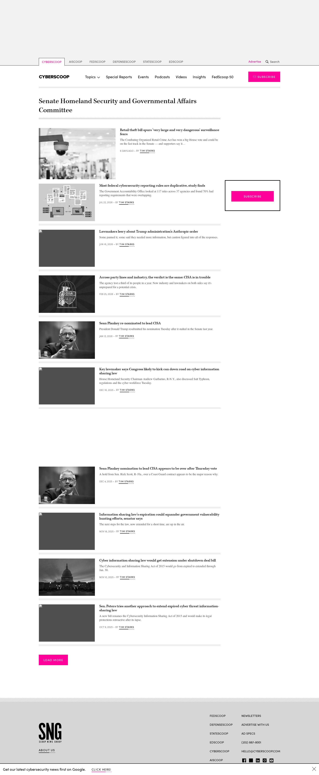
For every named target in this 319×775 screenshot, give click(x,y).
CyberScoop (51, 62)
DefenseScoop (124, 61)
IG (263, 760)
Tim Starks (147, 150)
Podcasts (162, 76)
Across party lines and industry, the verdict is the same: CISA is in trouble (154, 277)
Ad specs (248, 733)
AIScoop (75, 61)
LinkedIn (257, 760)
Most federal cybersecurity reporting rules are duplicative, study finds (152, 185)
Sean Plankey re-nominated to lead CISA (130, 323)
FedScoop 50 (223, 76)
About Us (47, 750)
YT (270, 760)
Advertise (254, 61)
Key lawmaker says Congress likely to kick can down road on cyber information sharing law (159, 371)
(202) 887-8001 (251, 742)
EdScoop (176, 61)
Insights (199, 76)
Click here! (101, 769)
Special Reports (119, 76)
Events (143, 76)
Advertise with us (255, 724)
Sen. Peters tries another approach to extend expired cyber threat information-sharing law (159, 608)
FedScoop (97, 61)
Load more (53, 660)
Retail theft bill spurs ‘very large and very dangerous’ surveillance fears (169, 132)
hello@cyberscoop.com (260, 751)
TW (250, 760)
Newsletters (251, 716)
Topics (90, 76)
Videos (181, 76)
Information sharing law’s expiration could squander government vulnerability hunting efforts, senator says (159, 516)
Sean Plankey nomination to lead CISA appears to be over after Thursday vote (158, 468)
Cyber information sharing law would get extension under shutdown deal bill (157, 560)
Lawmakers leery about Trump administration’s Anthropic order (148, 231)
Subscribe (266, 77)
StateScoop (152, 61)
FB (243, 760)
